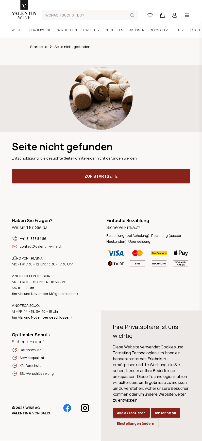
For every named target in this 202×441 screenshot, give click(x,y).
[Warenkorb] (162, 15)
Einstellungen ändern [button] (135, 423)
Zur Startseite (101, 176)
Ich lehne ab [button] (165, 412)
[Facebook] (67, 408)
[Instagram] (85, 408)
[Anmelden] (174, 15)
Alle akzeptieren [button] (131, 412)
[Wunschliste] (150, 15)
